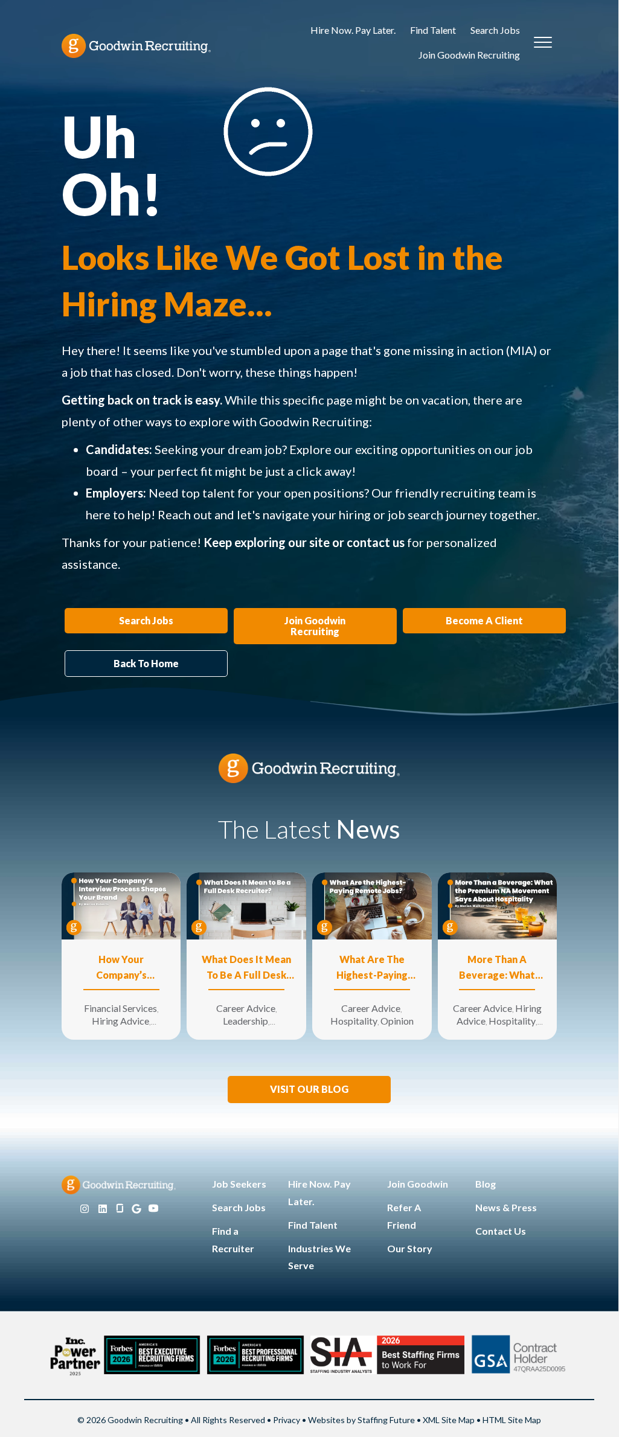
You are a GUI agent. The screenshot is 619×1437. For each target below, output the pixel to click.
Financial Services (120, 1008)
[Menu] (543, 43)
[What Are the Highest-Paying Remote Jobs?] (372, 905)
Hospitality (353, 1020)
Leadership (245, 1020)
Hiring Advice (120, 1020)
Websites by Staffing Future (361, 1420)
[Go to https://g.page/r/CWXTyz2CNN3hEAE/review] (136, 1209)
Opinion (397, 1020)
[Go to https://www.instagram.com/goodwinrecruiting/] (85, 1209)
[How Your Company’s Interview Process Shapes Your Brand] (121, 905)
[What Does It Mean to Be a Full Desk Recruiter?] (246, 905)
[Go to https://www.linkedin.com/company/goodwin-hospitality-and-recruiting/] (103, 1209)
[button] (309, 1089)
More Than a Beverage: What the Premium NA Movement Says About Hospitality (497, 968)
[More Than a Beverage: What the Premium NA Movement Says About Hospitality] (497, 905)
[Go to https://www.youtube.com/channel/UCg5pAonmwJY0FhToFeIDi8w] (153, 1209)
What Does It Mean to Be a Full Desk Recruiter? (246, 968)
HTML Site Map (512, 1420)
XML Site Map (449, 1420)
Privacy (286, 1420)
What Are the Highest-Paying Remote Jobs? (372, 968)
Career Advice (245, 1008)
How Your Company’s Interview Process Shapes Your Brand (121, 968)
